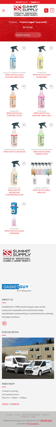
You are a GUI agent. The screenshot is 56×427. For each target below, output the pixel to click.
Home (33, 417)
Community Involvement (31, 415)
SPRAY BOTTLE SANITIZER (14, 152)
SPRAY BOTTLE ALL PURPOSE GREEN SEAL (41, 114)
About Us (45, 415)
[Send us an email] (4, 323)
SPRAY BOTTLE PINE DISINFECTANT (41, 153)
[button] (3, 10)
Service (17, 415)
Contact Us (25, 417)
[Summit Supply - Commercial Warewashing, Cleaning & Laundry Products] (26, 10)
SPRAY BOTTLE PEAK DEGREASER (42, 76)
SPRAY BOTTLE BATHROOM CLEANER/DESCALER (14, 192)
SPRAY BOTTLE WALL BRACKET (42, 191)
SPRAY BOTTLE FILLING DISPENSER (14, 232)
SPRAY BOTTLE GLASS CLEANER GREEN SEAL (14, 76)
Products (13, 22)
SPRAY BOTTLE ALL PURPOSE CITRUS (14, 114)
